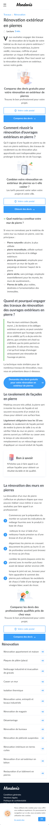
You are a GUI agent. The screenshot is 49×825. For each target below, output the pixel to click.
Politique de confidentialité (15, 801)
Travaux (7, 15)
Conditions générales (12, 795)
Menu (4, 6)
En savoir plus (19, 820)
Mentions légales (11, 798)
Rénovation (19, 15)
